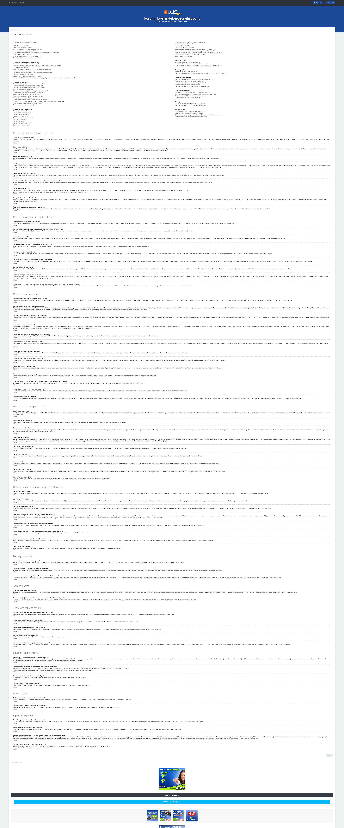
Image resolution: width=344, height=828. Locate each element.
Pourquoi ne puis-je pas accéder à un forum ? (26, 94)
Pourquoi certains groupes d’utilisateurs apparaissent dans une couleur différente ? (199, 52)
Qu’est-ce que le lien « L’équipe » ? (184, 56)
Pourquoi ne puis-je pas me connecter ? (24, 51)
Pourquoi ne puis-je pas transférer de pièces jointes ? (28, 96)
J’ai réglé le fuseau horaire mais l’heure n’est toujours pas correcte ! (32, 69)
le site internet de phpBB (257, 253)
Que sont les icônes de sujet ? (21, 125)
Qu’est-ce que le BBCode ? (20, 111)
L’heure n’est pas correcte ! (20, 67)
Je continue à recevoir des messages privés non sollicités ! (192, 64)
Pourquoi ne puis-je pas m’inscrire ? (23, 47)
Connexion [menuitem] (330, 3)
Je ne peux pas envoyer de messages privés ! (188, 62)
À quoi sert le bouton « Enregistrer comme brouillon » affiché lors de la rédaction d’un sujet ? (39, 101)
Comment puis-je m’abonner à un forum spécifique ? (190, 96)
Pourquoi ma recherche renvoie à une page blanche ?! (190, 83)
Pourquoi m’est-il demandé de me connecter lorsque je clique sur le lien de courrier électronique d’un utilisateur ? (45, 78)
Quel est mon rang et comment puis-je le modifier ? (27, 76)
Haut (15, 143)
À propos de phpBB (190, 721)
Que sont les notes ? (19, 121)
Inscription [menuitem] (317, 3)
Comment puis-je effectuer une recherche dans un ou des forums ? (194, 79)
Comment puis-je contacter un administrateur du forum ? (191, 116)
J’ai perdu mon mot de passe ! (21, 54)
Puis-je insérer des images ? (21, 116)
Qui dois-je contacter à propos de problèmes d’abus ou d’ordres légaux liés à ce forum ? (200, 115)
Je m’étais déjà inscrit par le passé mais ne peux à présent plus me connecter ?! (36, 52)
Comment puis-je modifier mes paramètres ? (26, 64)
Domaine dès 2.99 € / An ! (172, 802)
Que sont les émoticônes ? (20, 114)
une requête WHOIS (173, 737)
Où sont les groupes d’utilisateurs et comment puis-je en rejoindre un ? (195, 49)
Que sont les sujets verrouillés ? (22, 123)
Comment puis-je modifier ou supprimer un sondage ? (28, 92)
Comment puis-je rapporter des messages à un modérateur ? (30, 99)
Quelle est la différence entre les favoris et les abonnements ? (193, 92)
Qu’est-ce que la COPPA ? (20, 45)
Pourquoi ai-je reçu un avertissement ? (24, 98)
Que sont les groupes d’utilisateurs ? (185, 47)
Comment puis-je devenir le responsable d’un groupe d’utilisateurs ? (194, 51)
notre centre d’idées (114, 729)
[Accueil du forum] (172, 12)
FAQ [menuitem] (22, 3)
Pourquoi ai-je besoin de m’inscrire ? (23, 44)
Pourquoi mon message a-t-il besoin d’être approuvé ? (28, 103)
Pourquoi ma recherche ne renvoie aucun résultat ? (189, 81)
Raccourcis (14, 3)
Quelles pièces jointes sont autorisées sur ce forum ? (190, 103)
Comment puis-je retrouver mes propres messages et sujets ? (193, 86)
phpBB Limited (59, 721)
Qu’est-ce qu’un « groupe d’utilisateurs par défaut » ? (190, 54)
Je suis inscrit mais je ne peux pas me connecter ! (27, 49)
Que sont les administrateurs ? (184, 44)
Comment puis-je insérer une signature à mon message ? (29, 87)
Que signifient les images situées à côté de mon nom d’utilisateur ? (32, 72)
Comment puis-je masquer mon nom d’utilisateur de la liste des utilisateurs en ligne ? (37, 65)
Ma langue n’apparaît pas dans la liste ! (24, 71)
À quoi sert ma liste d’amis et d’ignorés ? (186, 71)
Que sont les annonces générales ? (23, 118)
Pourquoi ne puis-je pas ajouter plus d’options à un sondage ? (30, 91)
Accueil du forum (16, 30)
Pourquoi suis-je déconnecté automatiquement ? (27, 56)
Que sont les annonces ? (20, 119)
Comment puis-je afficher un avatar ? (23, 74)
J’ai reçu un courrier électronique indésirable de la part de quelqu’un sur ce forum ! (198, 65)
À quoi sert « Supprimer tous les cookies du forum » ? (28, 58)
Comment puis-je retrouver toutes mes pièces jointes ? (191, 105)
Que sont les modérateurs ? (183, 45)
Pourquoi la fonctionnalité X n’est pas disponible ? (189, 113)
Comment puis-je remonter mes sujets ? (24, 105)
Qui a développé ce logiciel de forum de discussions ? (190, 111)
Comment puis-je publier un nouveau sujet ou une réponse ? (30, 84)
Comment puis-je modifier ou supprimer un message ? (28, 85)
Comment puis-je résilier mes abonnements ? (188, 97)
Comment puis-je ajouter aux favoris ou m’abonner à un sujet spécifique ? (196, 94)
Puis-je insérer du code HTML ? (22, 112)
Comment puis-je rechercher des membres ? (188, 84)
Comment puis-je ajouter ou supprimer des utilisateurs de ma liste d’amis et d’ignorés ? (200, 73)
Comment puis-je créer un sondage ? (23, 89)
